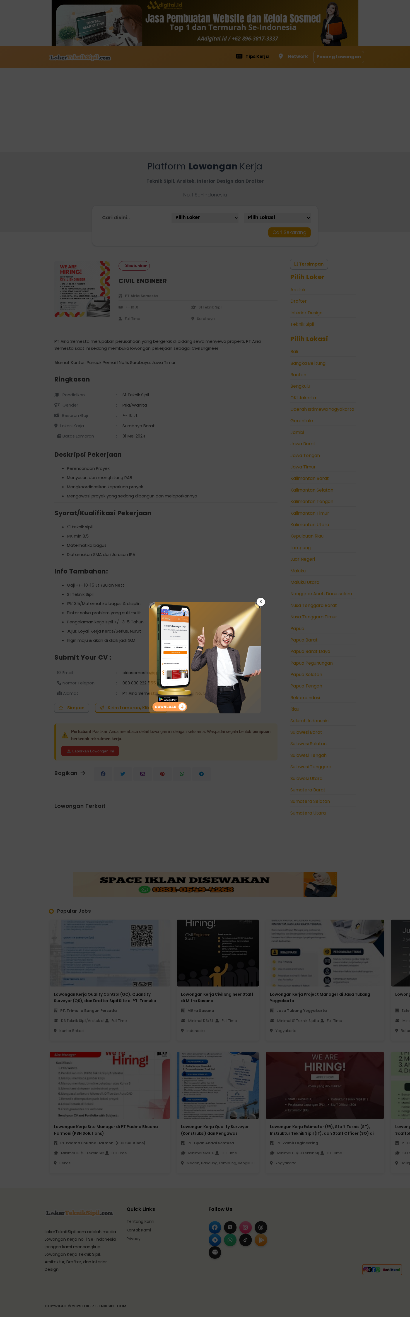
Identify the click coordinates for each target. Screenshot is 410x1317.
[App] (205, 712)
